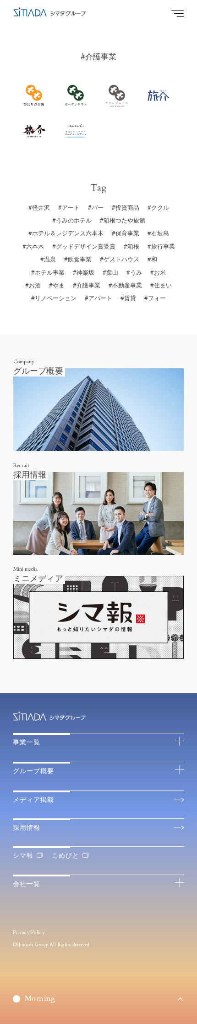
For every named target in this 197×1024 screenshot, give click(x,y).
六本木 (35, 247)
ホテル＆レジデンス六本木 (68, 233)
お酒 (35, 285)
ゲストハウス (121, 259)
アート (71, 208)
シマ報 (23, 855)
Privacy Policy (29, 932)
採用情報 (26, 827)
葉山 (112, 273)
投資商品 (127, 208)
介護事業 (88, 285)
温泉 (50, 259)
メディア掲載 (33, 800)
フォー (157, 298)
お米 (160, 273)
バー (98, 208)
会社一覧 (26, 884)
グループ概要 (33, 771)
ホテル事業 (50, 273)
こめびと (65, 855)
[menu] (177, 13)
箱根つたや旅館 (124, 221)
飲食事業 (80, 259)
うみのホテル (74, 221)
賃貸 (130, 298)
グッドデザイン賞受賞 (85, 247)
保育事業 (127, 233)
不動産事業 (127, 285)
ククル (160, 208)
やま (59, 285)
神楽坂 (85, 273)
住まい (163, 285)
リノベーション (56, 298)
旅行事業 (163, 247)
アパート (100, 298)
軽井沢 (41, 208)
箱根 (133, 247)
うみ (136, 273)
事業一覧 (26, 742)
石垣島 (160, 233)
